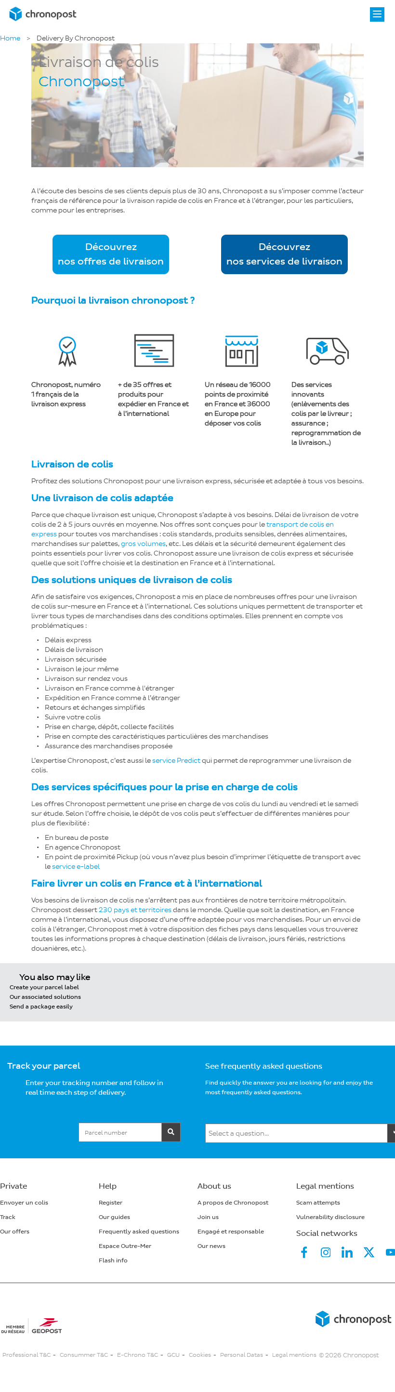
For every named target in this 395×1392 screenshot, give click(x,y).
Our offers (14, 1231)
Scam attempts (318, 1202)
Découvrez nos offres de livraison (111, 254)
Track (7, 1217)
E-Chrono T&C (137, 1355)
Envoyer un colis (24, 1202)
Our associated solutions (45, 997)
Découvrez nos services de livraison (284, 254)
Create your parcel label (44, 987)
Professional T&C (26, 1355)
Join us (208, 1217)
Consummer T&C (84, 1355)
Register (110, 1202)
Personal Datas (241, 1355)
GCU (173, 1355)
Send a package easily (41, 1006)
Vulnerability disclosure (330, 1217)
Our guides (114, 1217)
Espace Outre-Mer (125, 1246)
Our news (211, 1246)
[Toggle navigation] (377, 14)
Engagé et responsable (231, 1231)
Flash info (113, 1260)
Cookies (200, 1355)
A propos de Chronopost (233, 1202)
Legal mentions (294, 1355)
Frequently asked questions (139, 1231)
